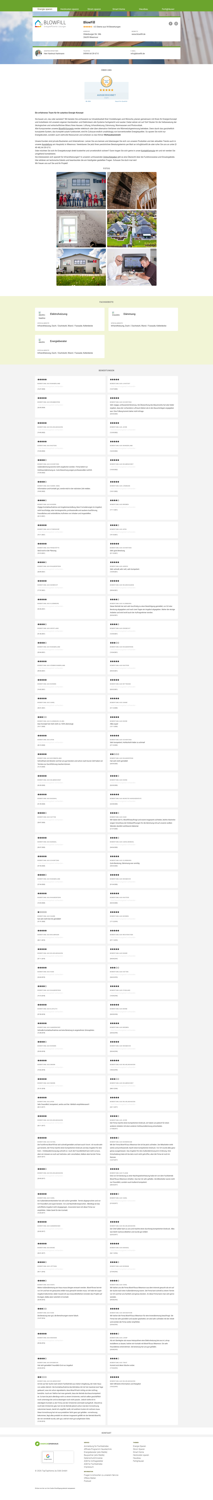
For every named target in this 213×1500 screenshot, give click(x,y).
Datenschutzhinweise (93, 1458)
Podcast (87, 1481)
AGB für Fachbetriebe (93, 1464)
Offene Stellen (90, 1478)
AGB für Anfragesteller (93, 1461)
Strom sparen (94, 9)
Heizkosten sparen (69, 9)
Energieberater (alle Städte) (95, 1452)
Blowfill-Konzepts (66, 128)
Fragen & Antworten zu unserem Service (101, 1475)
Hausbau (143, 9)
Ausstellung (47, 144)
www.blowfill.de (138, 34)
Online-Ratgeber (110, 157)
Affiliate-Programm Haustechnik (98, 1449)
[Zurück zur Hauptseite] (57, 1443)
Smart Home (119, 9)
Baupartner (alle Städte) (94, 1455)
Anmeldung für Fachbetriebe (96, 1446)
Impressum (89, 1467)
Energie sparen (45, 9)
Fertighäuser (168, 9)
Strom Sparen (139, 1449)
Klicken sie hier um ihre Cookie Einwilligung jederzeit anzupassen (55, 1488)
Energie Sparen (139, 1446)
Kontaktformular (148, 151)
